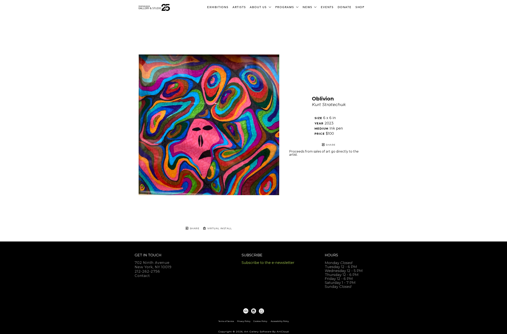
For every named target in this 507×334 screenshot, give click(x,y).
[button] (260, 7)
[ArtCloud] (246, 311)
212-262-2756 (147, 272)
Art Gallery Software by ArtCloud (266, 331)
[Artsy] (261, 311)
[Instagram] (254, 311)
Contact (142, 276)
